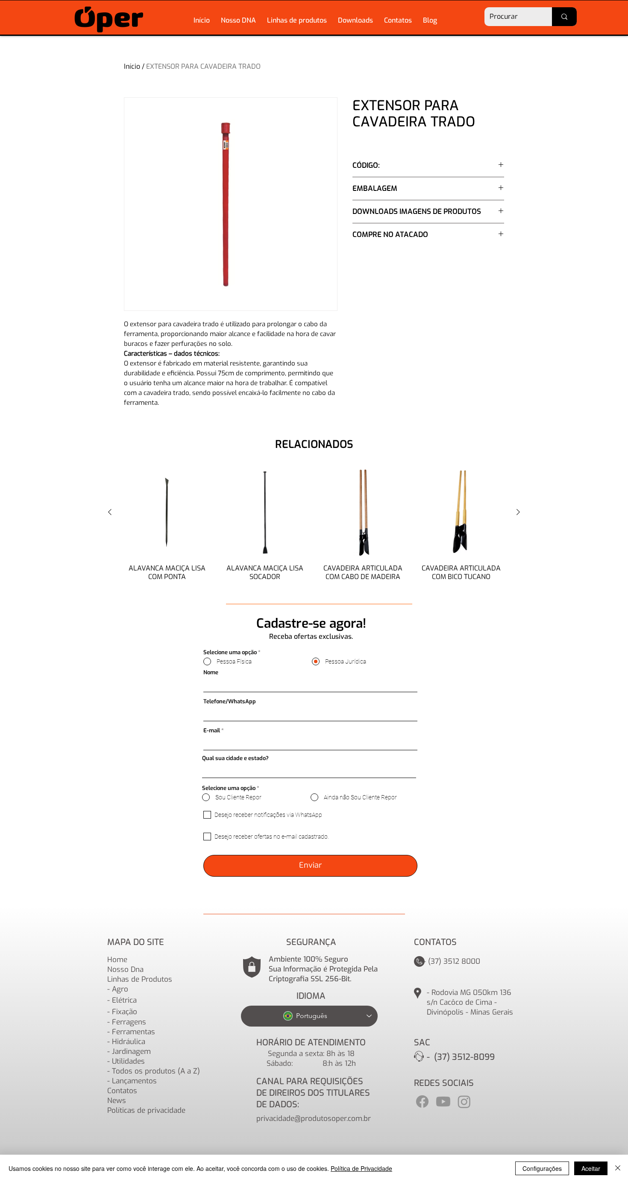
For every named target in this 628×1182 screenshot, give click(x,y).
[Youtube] (443, 1101)
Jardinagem (131, 1051)
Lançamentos (134, 1081)
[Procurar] (564, 16)
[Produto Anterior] (110, 512)
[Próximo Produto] (518, 512)
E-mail (211, 730)
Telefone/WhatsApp (229, 701)
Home (117, 960)
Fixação (124, 1012)
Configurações (542, 1168)
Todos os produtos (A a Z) (156, 1071)
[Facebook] (422, 1101)
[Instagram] (464, 1101)
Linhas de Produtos (139, 979)
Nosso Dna (125, 969)
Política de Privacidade (361, 1168)
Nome (210, 672)
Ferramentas (133, 1032)
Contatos (122, 1091)
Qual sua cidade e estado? (235, 758)
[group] (314, 528)
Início (132, 66)
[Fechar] (618, 1168)
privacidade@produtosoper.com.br (313, 1118)
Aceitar (590, 1168)
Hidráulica (128, 1042)
